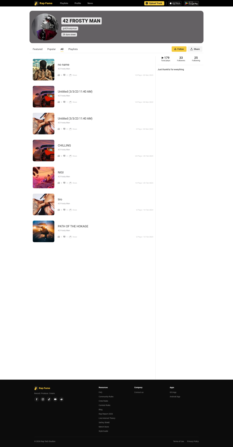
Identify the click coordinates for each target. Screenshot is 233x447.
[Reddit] (61, 399)
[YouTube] (55, 399)
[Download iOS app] (175, 3)
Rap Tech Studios (48, 441)
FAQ (100, 392)
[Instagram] (42, 399)
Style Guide (103, 431)
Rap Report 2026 (106, 414)
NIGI (61, 172)
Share (197, 49)
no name (63, 64)
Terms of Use (178, 441)
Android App (175, 397)
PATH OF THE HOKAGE (73, 226)
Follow (180, 49)
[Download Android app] (191, 3)
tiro (60, 199)
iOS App (173, 392)
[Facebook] (36, 399)
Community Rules (106, 397)
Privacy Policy (193, 441)
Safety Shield (104, 422)
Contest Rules (104, 405)
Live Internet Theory (107, 418)
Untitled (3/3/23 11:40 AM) (75, 91)
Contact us (138, 392)
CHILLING (64, 145)
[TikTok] (49, 399)
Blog (100, 409)
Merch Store (104, 427)
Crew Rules (103, 401)
